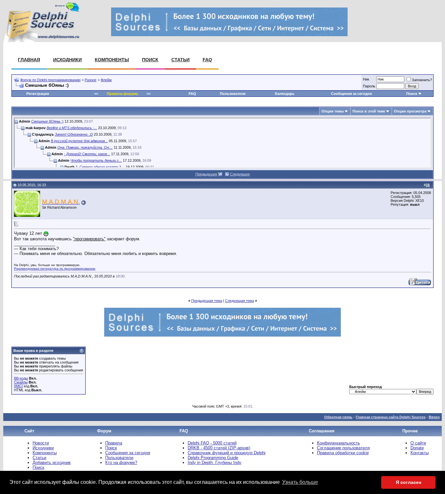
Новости (41, 443)
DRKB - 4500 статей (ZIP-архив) (219, 447)
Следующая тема (239, 301)
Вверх (434, 417)
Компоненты (112, 59)
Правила (113, 443)
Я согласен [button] (408, 482)
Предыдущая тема (206, 301)
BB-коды (21, 378)
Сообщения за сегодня (351, 94)
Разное (90, 80)
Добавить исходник (52, 462)
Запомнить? (422, 80)
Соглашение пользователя (343, 447)
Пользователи (233, 94)
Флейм (106, 80)
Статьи (180, 59)
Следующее (240, 174)
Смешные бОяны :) (47, 121)
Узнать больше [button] (300, 482)
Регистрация (37, 94)
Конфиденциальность (338, 443)
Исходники (67, 59)
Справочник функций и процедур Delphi (227, 452)
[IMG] (18, 386)
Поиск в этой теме (368, 111)
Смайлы (21, 382)
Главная (29, 59)
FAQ (207, 59)
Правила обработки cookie (343, 452)
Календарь (284, 94)
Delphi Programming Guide (213, 457)
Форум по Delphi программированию (50, 80)
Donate (417, 447)
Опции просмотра (410, 111)
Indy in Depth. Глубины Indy (214, 462)
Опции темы (333, 111)
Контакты (419, 452)
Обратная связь (338, 417)
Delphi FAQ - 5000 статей (212, 443)
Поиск (150, 59)
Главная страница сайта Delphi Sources (390, 417)
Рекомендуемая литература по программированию (54, 268)
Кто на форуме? (121, 462)
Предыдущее (206, 174)
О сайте (418, 443)
